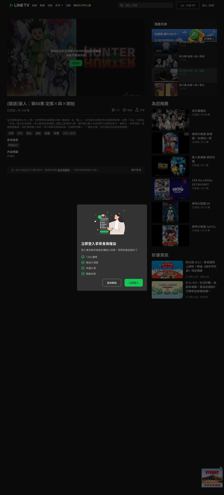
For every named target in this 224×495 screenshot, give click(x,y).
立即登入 (134, 282)
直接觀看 (112, 282)
